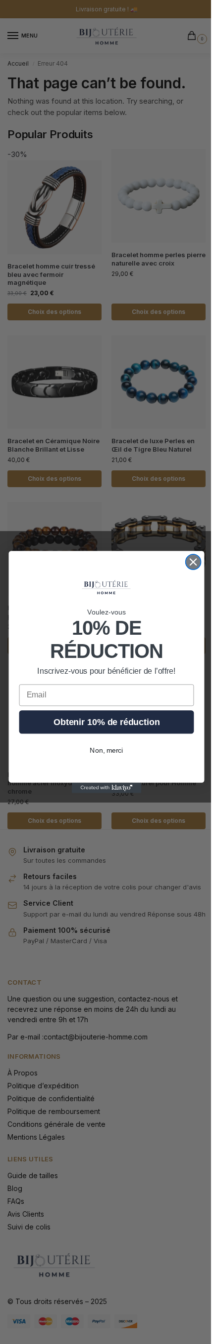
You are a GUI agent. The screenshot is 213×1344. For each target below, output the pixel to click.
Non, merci (106, 750)
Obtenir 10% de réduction (106, 722)
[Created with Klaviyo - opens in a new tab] (106, 788)
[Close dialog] (193, 562)
